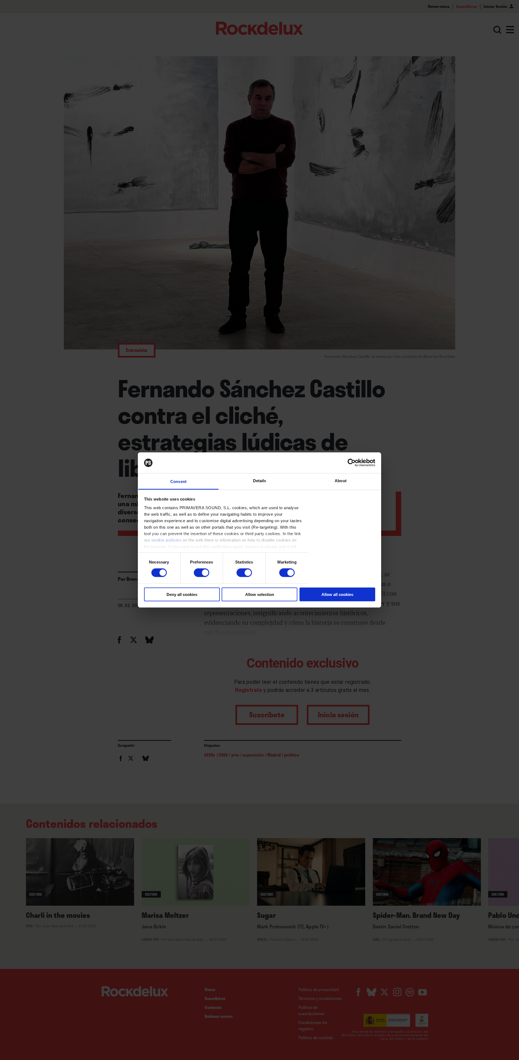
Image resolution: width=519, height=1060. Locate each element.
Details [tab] (259, 480)
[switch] (201, 572)
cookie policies (166, 540)
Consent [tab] (178, 481)
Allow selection (259, 594)
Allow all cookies (337, 594)
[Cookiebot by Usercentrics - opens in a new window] (351, 463)
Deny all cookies (182, 594)
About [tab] (341, 480)
